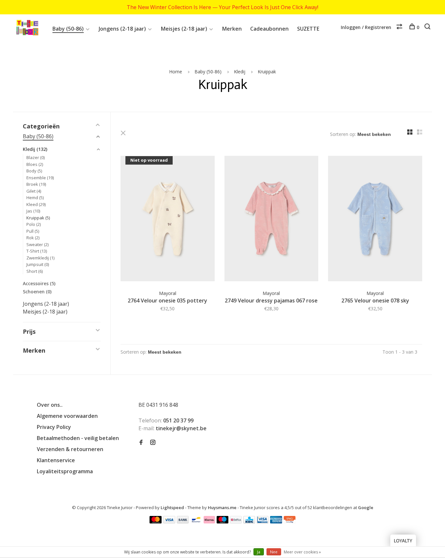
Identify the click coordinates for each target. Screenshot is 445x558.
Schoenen (37, 291)
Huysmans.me (222, 507)
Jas (33, 211)
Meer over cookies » (302, 552)
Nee (274, 552)
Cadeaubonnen (269, 28)
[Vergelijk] (400, 27)
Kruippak (267, 71)
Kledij (239, 71)
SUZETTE (308, 28)
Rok (32, 238)
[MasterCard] (156, 521)
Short (34, 271)
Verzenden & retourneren (70, 449)
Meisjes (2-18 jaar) (184, 28)
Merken (232, 28)
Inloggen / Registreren (366, 27)
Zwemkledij (40, 258)
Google (365, 507)
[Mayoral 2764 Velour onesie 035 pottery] (168, 219)
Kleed (36, 204)
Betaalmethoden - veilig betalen (78, 438)
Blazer (35, 157)
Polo (33, 224)
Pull (32, 231)
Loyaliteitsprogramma (65, 471)
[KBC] (249, 521)
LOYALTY (403, 540)
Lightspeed (172, 507)
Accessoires (39, 283)
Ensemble (40, 178)
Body (34, 171)
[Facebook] (141, 442)
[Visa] (169, 521)
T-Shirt (36, 251)
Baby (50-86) (68, 28)
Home (175, 71)
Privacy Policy (54, 427)
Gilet (33, 191)
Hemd (35, 197)
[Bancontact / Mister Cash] (196, 521)
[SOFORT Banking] (209, 521)
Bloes (34, 164)
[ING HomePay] (289, 521)
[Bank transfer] (183, 521)
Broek (36, 184)
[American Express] (276, 521)
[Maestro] (223, 521)
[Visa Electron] (262, 521)
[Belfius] (236, 521)
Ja (258, 552)
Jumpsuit (37, 264)
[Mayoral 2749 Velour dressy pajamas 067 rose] (271, 219)
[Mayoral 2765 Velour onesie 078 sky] (375, 219)
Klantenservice (56, 460)
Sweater (37, 244)
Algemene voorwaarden (67, 415)
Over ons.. (50, 404)
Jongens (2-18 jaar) (122, 28)
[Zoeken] (428, 27)
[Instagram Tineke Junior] (152, 442)
